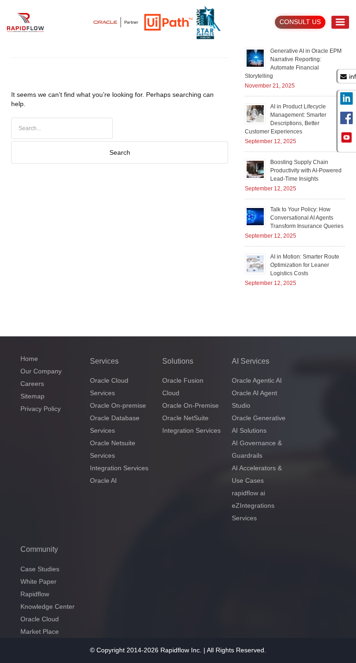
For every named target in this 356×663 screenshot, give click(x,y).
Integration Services (119, 468)
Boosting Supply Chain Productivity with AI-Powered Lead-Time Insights (306, 170)
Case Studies (39, 569)
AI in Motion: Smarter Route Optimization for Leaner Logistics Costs (304, 265)
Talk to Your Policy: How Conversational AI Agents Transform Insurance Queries (306, 217)
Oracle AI (103, 480)
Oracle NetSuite (185, 418)
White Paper (38, 581)
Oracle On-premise (118, 405)
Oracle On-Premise (190, 405)
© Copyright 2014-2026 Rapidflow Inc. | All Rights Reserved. (178, 650)
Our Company (41, 371)
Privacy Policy (40, 408)
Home (29, 358)
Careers (32, 383)
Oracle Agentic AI (257, 380)
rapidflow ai (248, 493)
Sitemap (32, 396)
